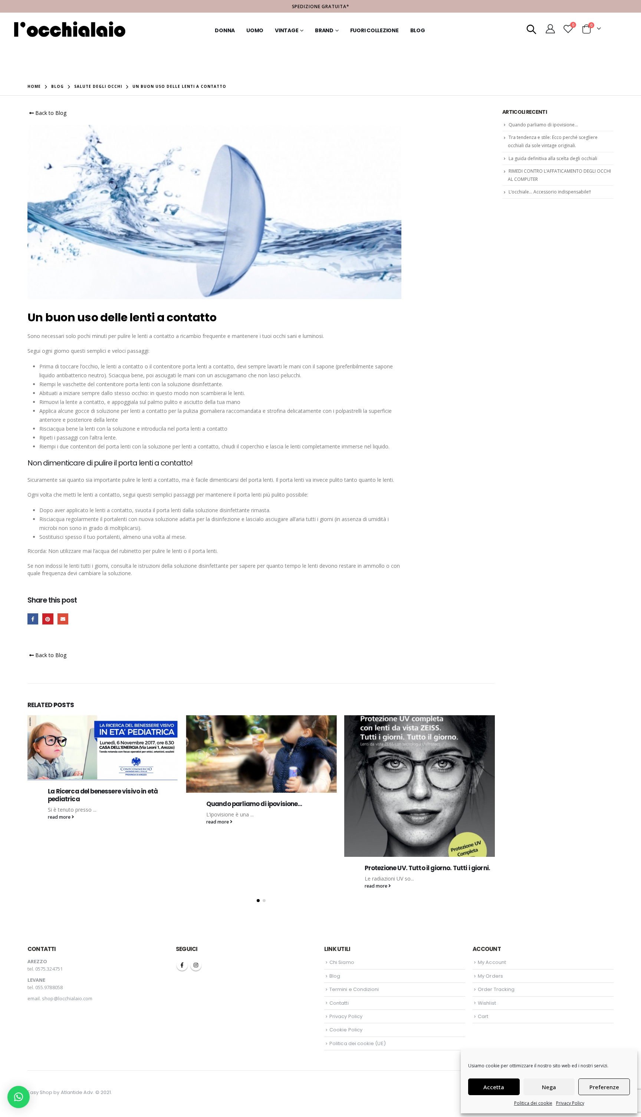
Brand (324, 30)
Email (62, 618)
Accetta (493, 1087)
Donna (225, 30)
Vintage (286, 30)
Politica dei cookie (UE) (357, 1043)
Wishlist (487, 1003)
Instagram (195, 965)
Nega (549, 1087)
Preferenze (604, 1087)
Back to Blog (50, 112)
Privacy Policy (570, 1103)
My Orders (490, 976)
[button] (258, 900)
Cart (483, 1016)
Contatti (339, 1003)
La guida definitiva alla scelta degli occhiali (553, 158)
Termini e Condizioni (354, 989)
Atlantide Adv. (77, 1092)
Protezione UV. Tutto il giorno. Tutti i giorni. (269, 868)
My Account (492, 962)
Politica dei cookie (533, 1103)
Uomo (254, 30)
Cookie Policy (345, 1029)
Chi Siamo (341, 962)
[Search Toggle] (531, 28)
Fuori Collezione (374, 30)
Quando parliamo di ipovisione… (96, 803)
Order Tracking (496, 989)
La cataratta (383, 827)
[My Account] (550, 28)
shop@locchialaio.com (67, 998)
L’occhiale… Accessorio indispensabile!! (550, 192)
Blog (417, 30)
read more (60, 822)
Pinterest (47, 618)
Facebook (32, 618)
